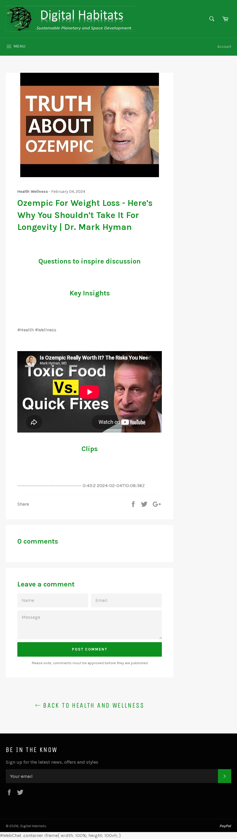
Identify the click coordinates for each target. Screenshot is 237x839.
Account (224, 46)
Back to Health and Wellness (92, 705)
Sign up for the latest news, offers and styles (52, 762)
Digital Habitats (33, 826)
